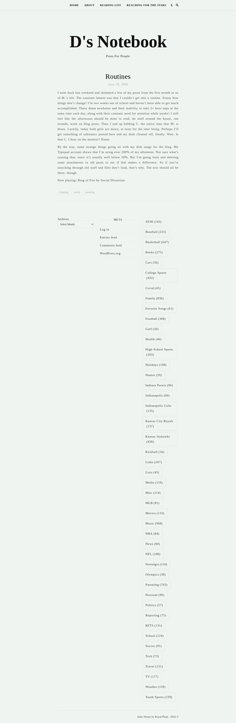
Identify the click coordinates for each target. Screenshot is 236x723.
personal (154, 595)
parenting (90, 192)
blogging (64, 192)
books (154, 252)
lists (152, 472)
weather (155, 687)
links (153, 462)
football (155, 318)
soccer (153, 646)
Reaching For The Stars (146, 5)
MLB (152, 503)
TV (151, 676)
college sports (155, 275)
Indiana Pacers (159, 385)
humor (153, 375)
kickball (154, 452)
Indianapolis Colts (158, 408)
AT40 (153, 221)
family (77, 192)
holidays (156, 365)
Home (74, 5)
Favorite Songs (159, 308)
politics (154, 605)
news (152, 544)
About (89, 5)
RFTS (153, 625)
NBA (152, 533)
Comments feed (111, 245)
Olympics (155, 574)
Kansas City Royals (159, 423)
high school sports (159, 352)
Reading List (110, 5)
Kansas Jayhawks (157, 439)
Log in (104, 229)
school (154, 635)
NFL (152, 554)
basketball (157, 242)
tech (152, 656)
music (154, 523)
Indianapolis (157, 395)
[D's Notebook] (118, 36)
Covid (153, 288)
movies (154, 513)
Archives (63, 219)
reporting (155, 615)
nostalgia (156, 564)
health (153, 339)
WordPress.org (110, 253)
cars (152, 262)
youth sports (158, 697)
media (154, 482)
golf (152, 329)
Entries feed (108, 237)
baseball (155, 232)
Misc (153, 492)
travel (154, 666)
